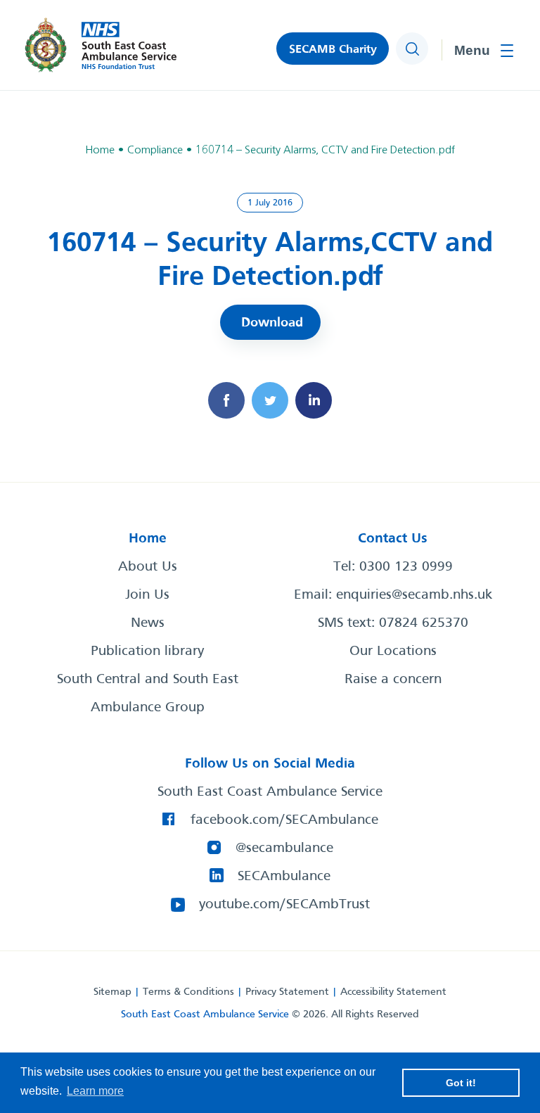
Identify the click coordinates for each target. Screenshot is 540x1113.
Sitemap (112, 992)
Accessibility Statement (393, 992)
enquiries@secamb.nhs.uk (414, 595)
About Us (147, 567)
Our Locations (393, 651)
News (148, 623)
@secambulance (284, 848)
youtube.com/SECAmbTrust (284, 904)
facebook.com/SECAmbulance (284, 820)
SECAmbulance (284, 876)
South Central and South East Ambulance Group (147, 693)
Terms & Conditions (188, 992)
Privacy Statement (287, 992)
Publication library (147, 651)
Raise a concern (393, 679)
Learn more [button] (95, 1091)
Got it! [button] (461, 1082)
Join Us (147, 595)
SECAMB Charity (333, 50)
